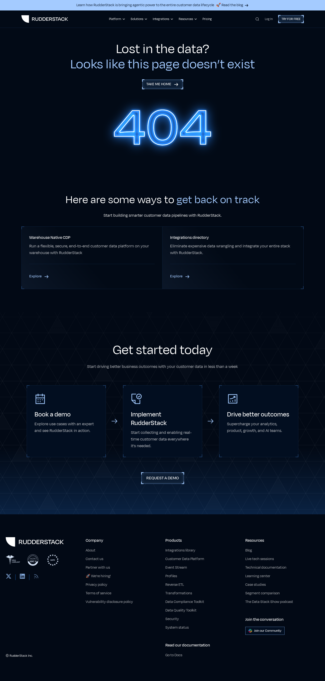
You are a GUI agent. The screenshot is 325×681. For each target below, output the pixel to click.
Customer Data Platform (184, 558)
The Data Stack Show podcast (269, 601)
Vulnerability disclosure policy (109, 601)
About (90, 550)
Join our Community (267, 631)
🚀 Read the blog (229, 5)
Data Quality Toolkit (181, 610)
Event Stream (176, 567)
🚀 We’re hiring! (98, 576)
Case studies (255, 584)
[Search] (257, 19)
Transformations (178, 593)
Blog (248, 550)
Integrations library (180, 550)
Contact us (94, 558)
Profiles (171, 576)
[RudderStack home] (44, 19)
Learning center (257, 576)
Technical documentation (265, 567)
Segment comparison (262, 593)
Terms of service (98, 593)
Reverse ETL (174, 584)
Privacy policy (96, 584)
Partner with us (98, 567)
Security (172, 618)
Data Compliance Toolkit (184, 601)
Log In (269, 19)
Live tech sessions (259, 558)
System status (177, 627)
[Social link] (8, 577)
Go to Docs (173, 655)
